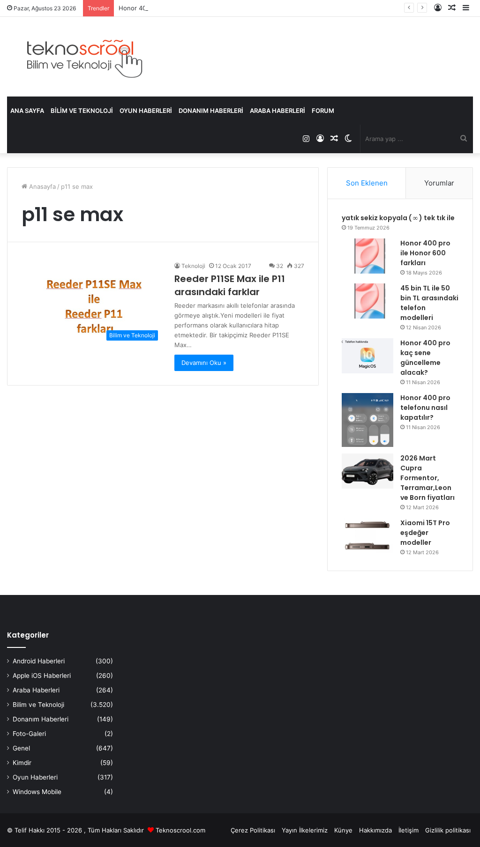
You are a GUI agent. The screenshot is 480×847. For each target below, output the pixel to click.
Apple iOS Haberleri (42, 675)
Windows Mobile (37, 791)
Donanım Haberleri (211, 110)
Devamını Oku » (203, 362)
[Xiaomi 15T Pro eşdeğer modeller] (367, 535)
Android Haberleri (39, 661)
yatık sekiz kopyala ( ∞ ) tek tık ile (398, 218)
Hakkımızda (375, 830)
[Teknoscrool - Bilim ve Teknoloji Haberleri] (83, 57)
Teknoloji (193, 265)
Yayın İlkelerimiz (305, 830)
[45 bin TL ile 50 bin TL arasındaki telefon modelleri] (367, 301)
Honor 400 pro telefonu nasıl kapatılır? (425, 407)
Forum (323, 110)
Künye (343, 830)
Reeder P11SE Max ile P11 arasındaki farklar (229, 285)
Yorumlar (439, 182)
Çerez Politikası (253, 830)
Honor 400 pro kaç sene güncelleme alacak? (425, 357)
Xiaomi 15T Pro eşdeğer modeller (425, 532)
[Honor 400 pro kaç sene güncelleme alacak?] (367, 355)
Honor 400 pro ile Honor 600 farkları (425, 252)
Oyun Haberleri (146, 110)
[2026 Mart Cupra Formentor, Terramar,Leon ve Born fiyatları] (367, 471)
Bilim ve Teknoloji (82, 110)
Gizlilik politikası (448, 830)
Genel (21, 748)
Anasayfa (41, 186)
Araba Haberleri (277, 110)
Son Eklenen (367, 182)
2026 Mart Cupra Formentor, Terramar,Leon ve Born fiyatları (427, 477)
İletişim (408, 830)
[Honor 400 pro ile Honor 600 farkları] (367, 256)
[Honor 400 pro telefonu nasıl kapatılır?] (367, 420)
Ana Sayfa (27, 110)
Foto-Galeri (29, 733)
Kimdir (22, 762)
